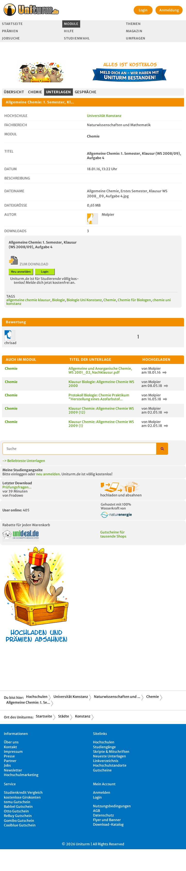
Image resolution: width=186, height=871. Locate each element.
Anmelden (101, 792)
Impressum (13, 751)
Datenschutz (103, 815)
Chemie (35, 92)
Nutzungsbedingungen (112, 806)
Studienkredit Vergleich (23, 792)
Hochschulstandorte (109, 765)
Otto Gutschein (16, 811)
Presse (9, 756)
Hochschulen (36, 696)
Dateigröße (15, 205)
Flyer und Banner (107, 820)
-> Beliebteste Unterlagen (23, 461)
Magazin (134, 31)
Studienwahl (77, 38)
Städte (63, 716)
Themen (133, 24)
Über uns (11, 742)
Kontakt (10, 747)
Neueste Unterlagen (109, 756)
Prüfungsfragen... (16, 487)
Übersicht (14, 92)
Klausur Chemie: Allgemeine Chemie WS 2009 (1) (101, 424)
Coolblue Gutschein (20, 825)
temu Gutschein (17, 802)
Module (71, 24)
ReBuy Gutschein (18, 816)
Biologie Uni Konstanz (84, 300)
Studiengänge (104, 747)
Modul (10, 134)
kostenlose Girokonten (22, 797)
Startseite (12, 24)
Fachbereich (15, 125)
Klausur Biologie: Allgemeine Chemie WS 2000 (101, 384)
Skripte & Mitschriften (111, 751)
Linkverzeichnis (105, 761)
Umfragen (135, 38)
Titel (8, 151)
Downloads (15, 231)
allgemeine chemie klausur (28, 300)
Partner (10, 761)
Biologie (58, 300)
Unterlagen (58, 92)
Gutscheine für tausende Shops (113, 534)
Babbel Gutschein (18, 806)
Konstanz (82, 716)
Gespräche (85, 92)
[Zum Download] (164, 372)
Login (143, 10)
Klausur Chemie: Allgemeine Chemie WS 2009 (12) (101, 410)
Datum (10, 169)
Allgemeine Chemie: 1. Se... (28, 702)
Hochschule (15, 116)
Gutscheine (102, 770)
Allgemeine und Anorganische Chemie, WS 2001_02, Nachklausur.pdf (100, 370)
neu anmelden (48, 474)
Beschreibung (17, 178)
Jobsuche (11, 38)
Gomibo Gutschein (19, 820)
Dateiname (14, 191)
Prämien (10, 31)
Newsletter (13, 770)
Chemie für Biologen (134, 300)
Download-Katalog (108, 824)
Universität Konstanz (104, 116)
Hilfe (69, 31)
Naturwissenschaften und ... (117, 696)
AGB (96, 811)
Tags (10, 296)
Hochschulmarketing (21, 775)
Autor (10, 214)
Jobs (7, 765)
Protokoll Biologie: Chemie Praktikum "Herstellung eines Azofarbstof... (99, 397)
